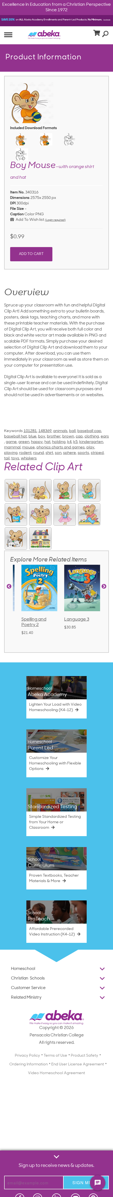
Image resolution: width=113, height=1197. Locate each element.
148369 (45, 431)
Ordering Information (28, 1064)
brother (54, 436)
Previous (9, 586)
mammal (12, 447)
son (58, 453)
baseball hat (15, 436)
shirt (49, 453)
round (38, 453)
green (23, 442)
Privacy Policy (27, 1056)
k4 (69, 442)
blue (32, 436)
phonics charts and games (60, 447)
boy (41, 436)
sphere (69, 453)
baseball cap (89, 431)
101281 (30, 431)
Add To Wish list (29, 220)
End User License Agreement (77, 1064)
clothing (91, 436)
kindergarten (91, 442)
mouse (28, 447)
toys (15, 458)
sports (83, 453)
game (11, 442)
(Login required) (55, 220)
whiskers (29, 458)
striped (97, 453)
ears (105, 436)
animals (60, 431)
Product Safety (84, 1056)
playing (11, 453)
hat (47, 442)
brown (68, 436)
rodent (25, 453)
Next (104, 586)
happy (37, 442)
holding (59, 442)
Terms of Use (55, 1056)
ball (72, 431)
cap (79, 436)
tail (7, 458)
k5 (75, 442)
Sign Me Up (86, 1182)
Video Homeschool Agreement (56, 1073)
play (90, 447)
